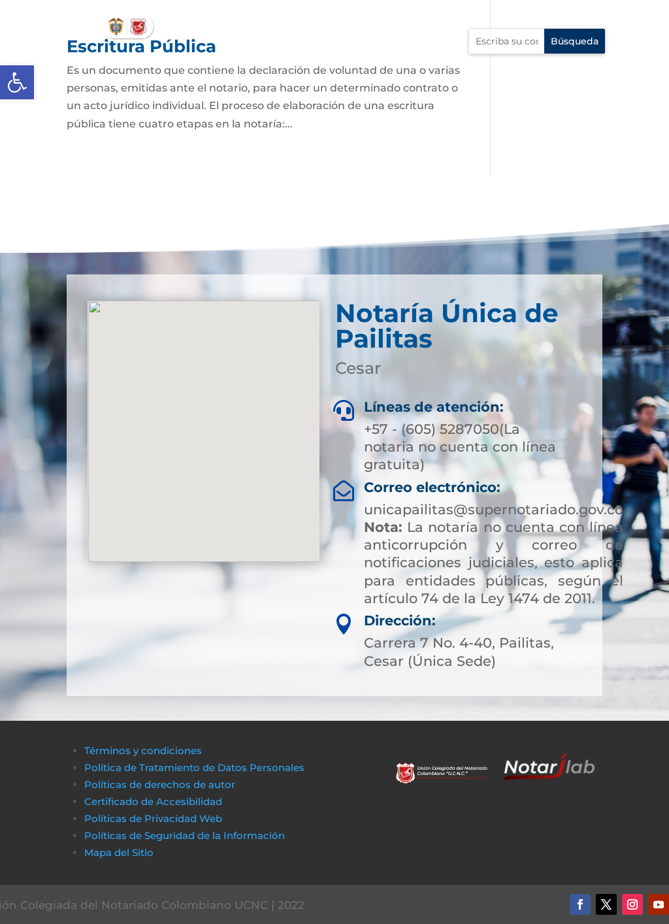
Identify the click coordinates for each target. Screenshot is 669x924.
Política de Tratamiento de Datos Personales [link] (194, 767)
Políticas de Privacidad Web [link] (153, 818)
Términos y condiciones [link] (143, 750)
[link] (17, 82)
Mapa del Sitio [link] (120, 852)
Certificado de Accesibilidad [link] (153, 801)
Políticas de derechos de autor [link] (159, 784)
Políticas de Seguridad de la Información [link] (184, 835)
